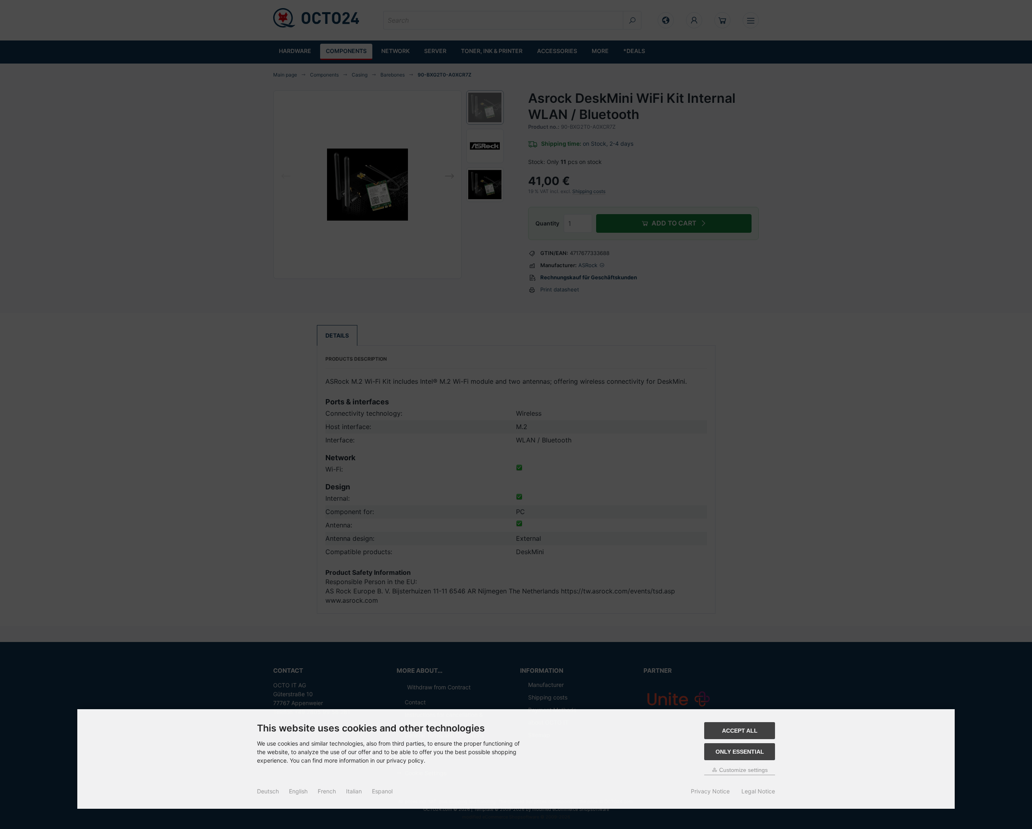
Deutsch (268, 791)
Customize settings (743, 770)
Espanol (382, 791)
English (298, 791)
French (327, 791)
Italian (354, 791)
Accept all (740, 730)
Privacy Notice (710, 791)
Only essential (740, 751)
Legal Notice (758, 791)
